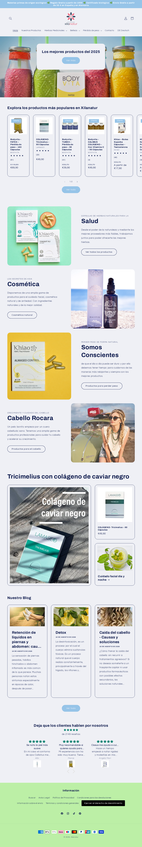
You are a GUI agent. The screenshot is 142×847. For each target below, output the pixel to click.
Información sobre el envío (30, 803)
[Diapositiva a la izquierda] (65, 182)
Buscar (32, 798)
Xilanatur (74, 837)
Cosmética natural (22, 315)
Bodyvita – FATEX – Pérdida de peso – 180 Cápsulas (16, 144)
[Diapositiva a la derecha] (77, 182)
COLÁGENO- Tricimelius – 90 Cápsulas (42, 142)
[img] (71, 730)
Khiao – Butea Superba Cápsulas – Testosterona (121, 143)
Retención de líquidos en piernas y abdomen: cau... (26, 639)
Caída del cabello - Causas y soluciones (114, 637)
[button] (10, 18)
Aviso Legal (44, 798)
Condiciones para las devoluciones (94, 798)
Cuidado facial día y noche (111, 578)
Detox (61, 632)
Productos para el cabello (26, 449)
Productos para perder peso (102, 386)
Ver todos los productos (99, 252)
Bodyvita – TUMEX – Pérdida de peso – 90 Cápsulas (67, 144)
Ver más (71, 60)
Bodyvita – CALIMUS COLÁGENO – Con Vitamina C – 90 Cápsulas (96, 144)
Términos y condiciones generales (62, 803)
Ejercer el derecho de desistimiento (103, 803)
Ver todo (71, 190)
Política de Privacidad (63, 798)
